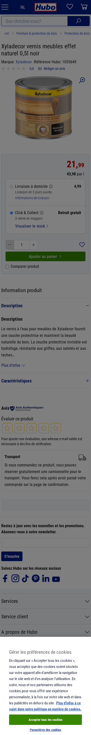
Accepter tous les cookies (45, 719)
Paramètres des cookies (45, 729)
